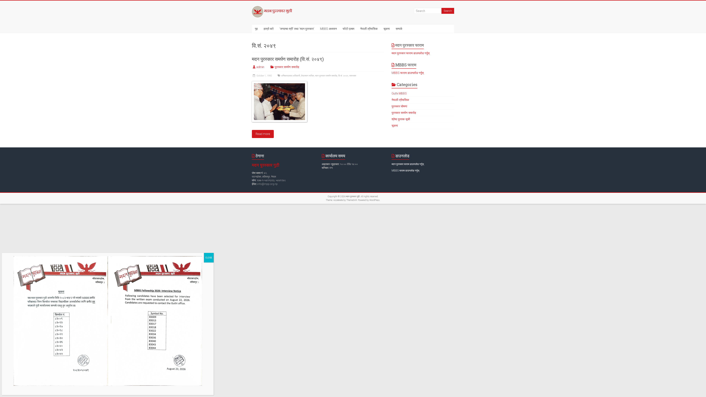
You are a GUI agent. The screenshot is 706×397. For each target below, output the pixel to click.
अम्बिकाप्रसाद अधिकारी (290, 75)
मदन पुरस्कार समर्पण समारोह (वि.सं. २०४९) (288, 59)
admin (260, 67)
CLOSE (208, 257)
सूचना (387, 29)
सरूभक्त (352, 75)
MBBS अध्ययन (328, 29)
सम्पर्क (399, 29)
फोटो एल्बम (348, 29)
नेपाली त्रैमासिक (369, 29)
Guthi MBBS (399, 93)
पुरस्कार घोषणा (399, 106)
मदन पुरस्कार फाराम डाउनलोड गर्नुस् (411, 53)
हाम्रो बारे (269, 29)
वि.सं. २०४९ (343, 75)
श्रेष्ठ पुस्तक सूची (401, 119)
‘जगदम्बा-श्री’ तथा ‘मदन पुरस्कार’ (296, 29)
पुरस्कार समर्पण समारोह (287, 67)
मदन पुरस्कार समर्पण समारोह (326, 75)
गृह (256, 29)
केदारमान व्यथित (307, 75)
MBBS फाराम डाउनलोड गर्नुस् (408, 73)
